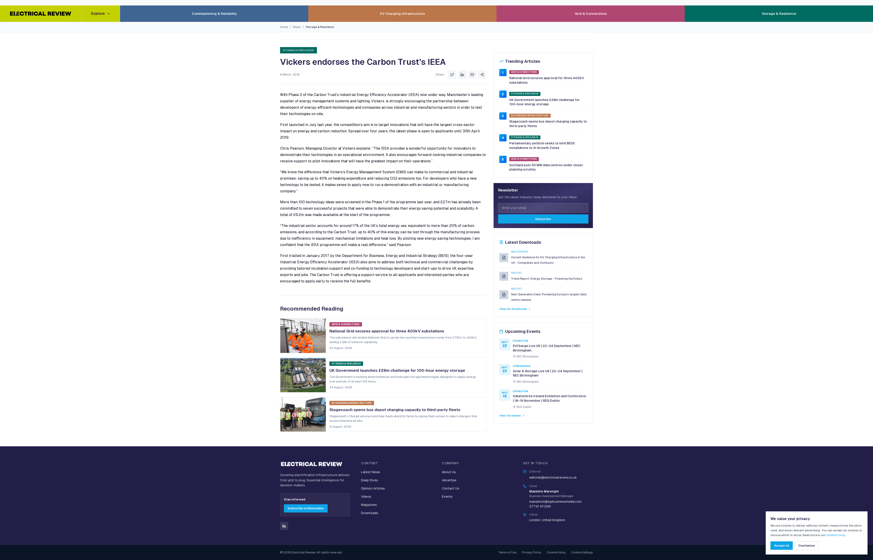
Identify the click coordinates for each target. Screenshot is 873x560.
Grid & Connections (591, 13)
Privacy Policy (531, 552)
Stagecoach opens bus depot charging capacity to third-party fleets (548, 124)
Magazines (369, 505)
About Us (449, 472)
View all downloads (513, 309)
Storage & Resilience (779, 13)
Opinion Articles (373, 488)
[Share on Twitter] (452, 74)
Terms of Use (507, 552)
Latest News (370, 472)
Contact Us (450, 488)
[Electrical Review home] (41, 13)
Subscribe (543, 219)
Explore (98, 13)
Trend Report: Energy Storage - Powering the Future (546, 278)
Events (447, 496)
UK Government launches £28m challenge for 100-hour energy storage (544, 102)
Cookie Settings (582, 552)
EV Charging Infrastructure (402, 13)
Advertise (449, 480)
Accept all (781, 545)
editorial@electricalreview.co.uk (553, 477)
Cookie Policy (556, 552)
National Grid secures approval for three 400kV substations (546, 80)
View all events (510, 415)
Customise (806, 545)
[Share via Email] (472, 74)
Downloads (369, 513)
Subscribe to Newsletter (306, 508)
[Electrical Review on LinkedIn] (284, 526)
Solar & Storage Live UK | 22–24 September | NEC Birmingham (547, 373)
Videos (366, 496)
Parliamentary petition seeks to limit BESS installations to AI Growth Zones (542, 145)
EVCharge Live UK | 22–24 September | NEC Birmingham (546, 348)
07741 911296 (540, 506)
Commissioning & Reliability (214, 13)
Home (284, 27)
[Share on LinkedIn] (462, 74)
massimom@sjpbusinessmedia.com (555, 501)
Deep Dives (369, 480)
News (297, 27)
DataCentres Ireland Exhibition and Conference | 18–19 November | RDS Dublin (549, 398)
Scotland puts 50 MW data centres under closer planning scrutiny (546, 167)
